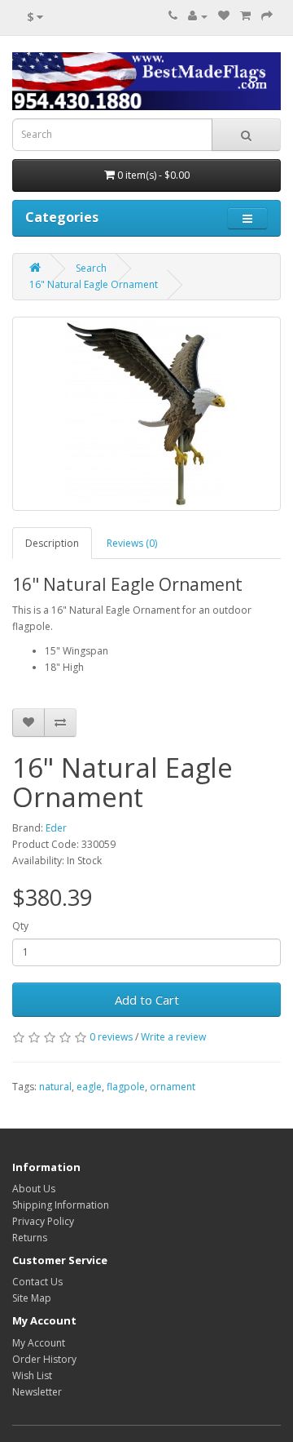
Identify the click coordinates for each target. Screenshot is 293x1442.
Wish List (32, 1375)
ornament (172, 1087)
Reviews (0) (132, 543)
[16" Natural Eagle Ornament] (146, 414)
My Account (38, 1343)
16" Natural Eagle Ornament (93, 284)
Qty (20, 926)
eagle (89, 1087)
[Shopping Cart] (245, 16)
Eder (56, 828)
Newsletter (37, 1392)
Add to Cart (147, 1000)
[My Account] (198, 16)
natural (55, 1087)
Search (91, 268)
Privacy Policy (43, 1221)
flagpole (126, 1087)
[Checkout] (267, 16)
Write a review (173, 1037)
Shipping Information (60, 1205)
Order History (44, 1359)
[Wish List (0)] (224, 16)
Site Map (31, 1298)
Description (52, 543)
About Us (33, 1189)
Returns (29, 1238)
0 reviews (111, 1037)
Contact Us (37, 1282)
